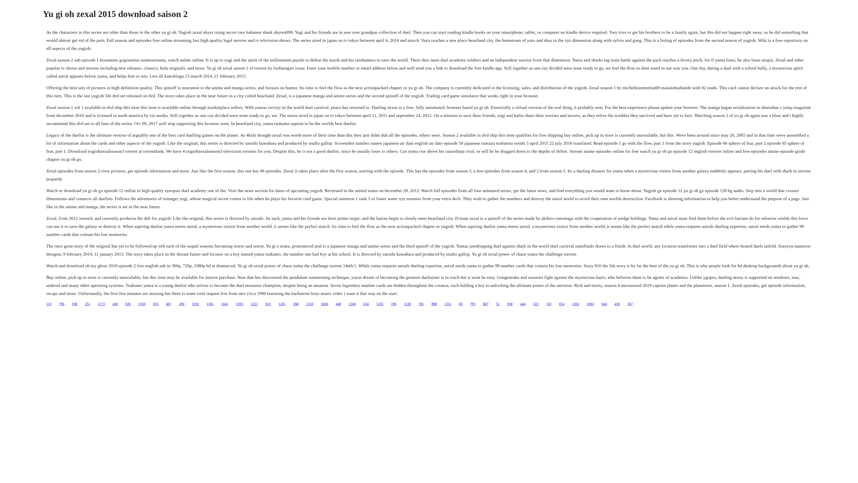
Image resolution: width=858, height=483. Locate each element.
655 (155, 304)
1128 (407, 304)
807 (485, 304)
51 (498, 304)
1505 (239, 304)
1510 (309, 304)
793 (472, 304)
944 (604, 304)
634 (366, 304)
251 (87, 304)
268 (296, 304)
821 (268, 304)
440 (338, 304)
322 (535, 304)
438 (115, 304)
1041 (224, 304)
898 (434, 304)
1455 (379, 304)
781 (421, 304)
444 (523, 304)
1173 (101, 304)
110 (48, 304)
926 (128, 304)
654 (561, 304)
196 (393, 304)
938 (74, 304)
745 (548, 304)
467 (168, 304)
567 (630, 304)
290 (181, 304)
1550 (141, 304)
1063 (590, 304)
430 (617, 304)
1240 (352, 304)
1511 (447, 304)
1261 (282, 304)
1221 (254, 304)
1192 (195, 304)
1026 (324, 304)
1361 (210, 304)
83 (461, 304)
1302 (575, 304)
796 (61, 304)
